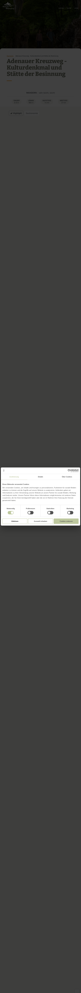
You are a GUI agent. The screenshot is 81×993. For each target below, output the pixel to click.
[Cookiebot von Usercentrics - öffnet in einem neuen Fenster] (69, 470)
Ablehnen (14, 521)
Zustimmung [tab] (14, 477)
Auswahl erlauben (40, 521)
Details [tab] (40, 477)
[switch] (31, 512)
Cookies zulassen (66, 521)
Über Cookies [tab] (67, 477)
